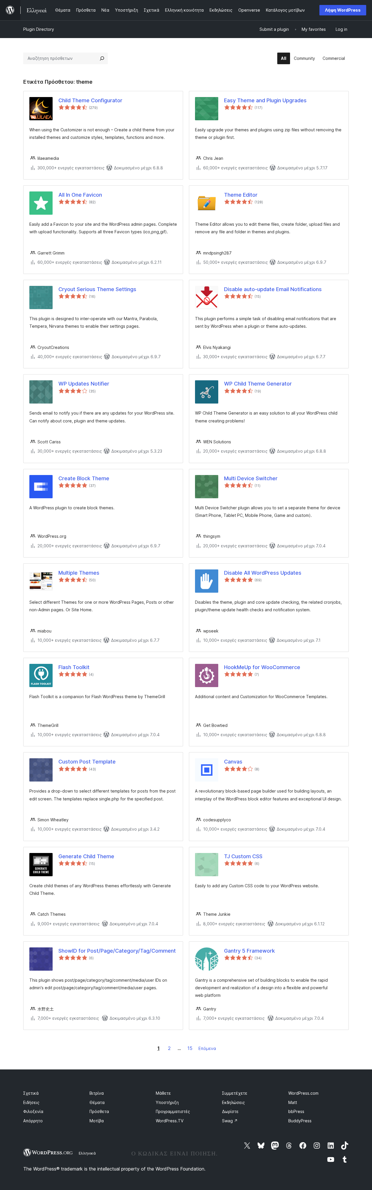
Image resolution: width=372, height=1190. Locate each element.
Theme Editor (240, 195)
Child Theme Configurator (90, 100)
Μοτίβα (97, 1120)
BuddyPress (300, 1120)
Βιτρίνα (97, 1093)
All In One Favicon (80, 195)
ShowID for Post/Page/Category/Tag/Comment (117, 951)
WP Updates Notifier (83, 384)
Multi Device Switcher (251, 478)
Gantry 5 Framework (249, 951)
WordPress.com (303, 1093)
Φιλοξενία (33, 1111)
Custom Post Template (87, 762)
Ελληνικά (87, 1153)
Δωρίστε (230, 1111)
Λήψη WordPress (343, 10)
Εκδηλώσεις (233, 1102)
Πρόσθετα (99, 1111)
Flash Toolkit (74, 667)
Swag (230, 1120)
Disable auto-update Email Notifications (273, 289)
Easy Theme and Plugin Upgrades (265, 100)
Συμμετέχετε (234, 1093)
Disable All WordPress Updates (262, 573)
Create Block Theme (83, 478)
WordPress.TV (169, 1120)
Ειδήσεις (31, 1102)
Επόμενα (207, 1048)
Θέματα (97, 1102)
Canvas (233, 762)
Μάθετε (163, 1093)
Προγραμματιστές (173, 1111)
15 (189, 1048)
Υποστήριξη (167, 1102)
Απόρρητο (33, 1120)
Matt (292, 1102)
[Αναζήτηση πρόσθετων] (102, 58)
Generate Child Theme (86, 856)
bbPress (296, 1111)
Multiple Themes (78, 573)
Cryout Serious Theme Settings (97, 289)
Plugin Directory (38, 29)
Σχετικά (31, 1093)
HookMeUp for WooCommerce (262, 667)
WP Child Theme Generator (258, 384)
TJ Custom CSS (243, 856)
